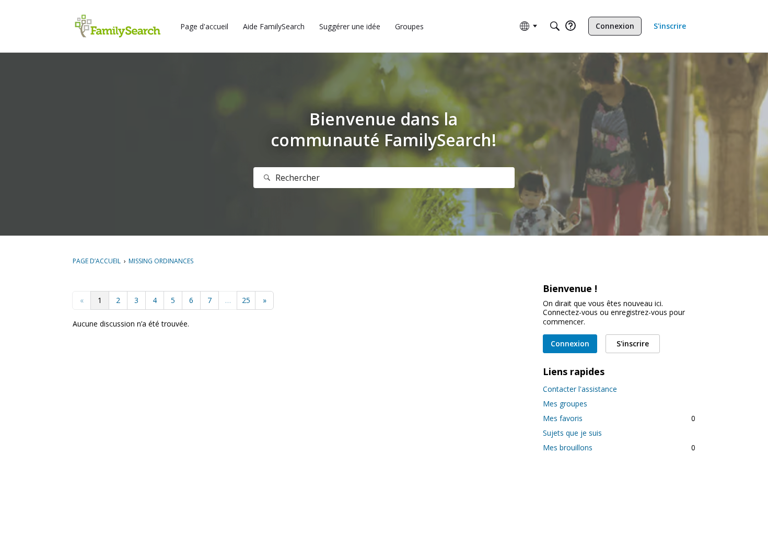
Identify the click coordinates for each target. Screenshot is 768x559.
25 (246, 300)
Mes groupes (565, 404)
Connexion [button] (570, 343)
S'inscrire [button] (632, 343)
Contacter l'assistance (580, 389)
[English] (117, 26)
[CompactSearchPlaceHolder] (554, 26)
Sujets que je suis (572, 433)
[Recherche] (267, 177)
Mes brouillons (619, 447)
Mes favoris (619, 418)
